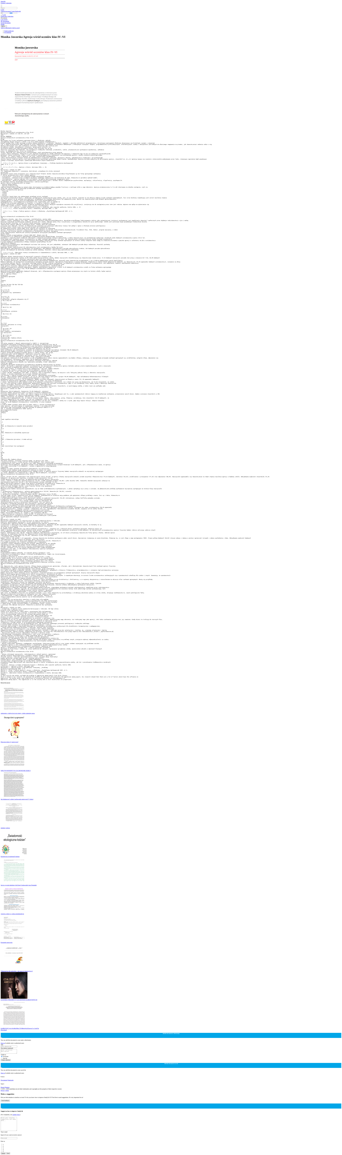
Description (7, 1048)
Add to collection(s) (6, 28)
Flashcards (4, 16)
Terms (7, 1090)
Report (3, 1087)
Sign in (3, 1043)
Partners (7, 1087)
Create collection (5, 1060)
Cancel (3, 1153)
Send (8, 1153)
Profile (2, 24)
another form (16, 1114)
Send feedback (5, 1100)
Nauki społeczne (9, 31)
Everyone (5, 1056)
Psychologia (7, 32)
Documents (4, 1080)
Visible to (3, 1054)
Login (2, 9)
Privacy (3, 1090)
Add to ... (3, 26)
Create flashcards (16, 11)
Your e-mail (4, 1132)
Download (4, 1030)
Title (2, 1044)
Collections (10, 16)
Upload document (6, 11)
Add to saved (16, 28)
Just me (5, 1058)
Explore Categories (6, 3)
